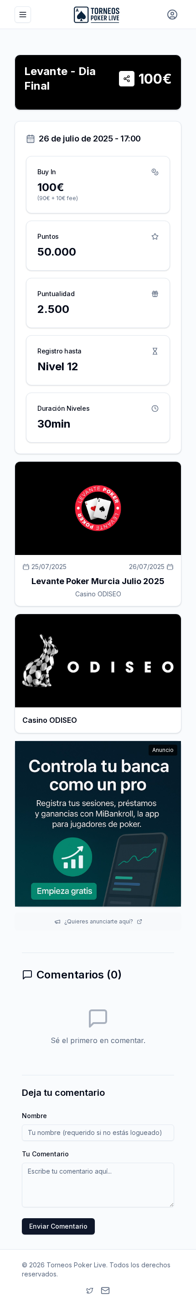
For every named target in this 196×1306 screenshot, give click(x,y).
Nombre (34, 1115)
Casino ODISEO (98, 594)
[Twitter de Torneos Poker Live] (89, 1290)
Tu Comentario (45, 1154)
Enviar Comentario (58, 1226)
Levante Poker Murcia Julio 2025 (98, 581)
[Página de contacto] (105, 1290)
